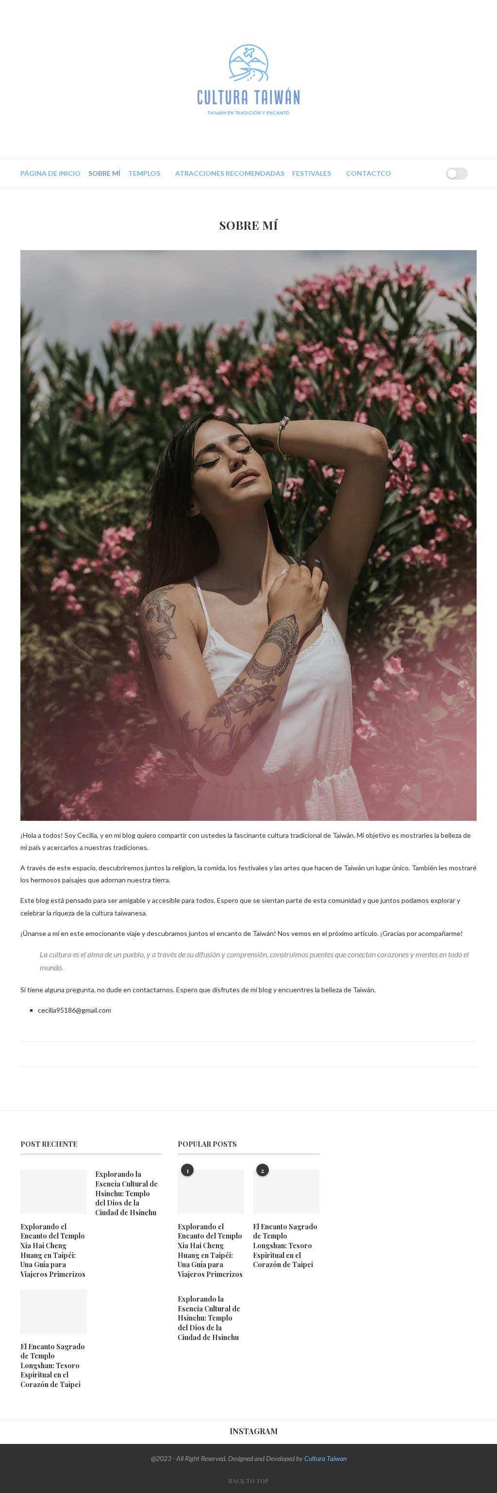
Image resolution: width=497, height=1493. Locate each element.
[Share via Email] (279, 1054)
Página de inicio (50, 173)
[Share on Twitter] (233, 1054)
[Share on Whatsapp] (261, 1054)
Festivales (311, 173)
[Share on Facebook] (224, 1054)
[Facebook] (400, 173)
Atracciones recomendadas (229, 173)
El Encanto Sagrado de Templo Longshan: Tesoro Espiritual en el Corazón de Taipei (52, 1365)
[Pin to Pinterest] (243, 1054)
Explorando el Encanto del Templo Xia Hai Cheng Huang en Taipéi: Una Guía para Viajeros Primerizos (52, 1250)
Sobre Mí (104, 173)
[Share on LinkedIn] (252, 1054)
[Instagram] (412, 173)
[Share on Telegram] (270, 1054)
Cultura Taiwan (325, 1458)
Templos (144, 173)
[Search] (426, 173)
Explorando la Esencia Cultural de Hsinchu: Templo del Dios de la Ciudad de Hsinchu (126, 1193)
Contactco (368, 173)
